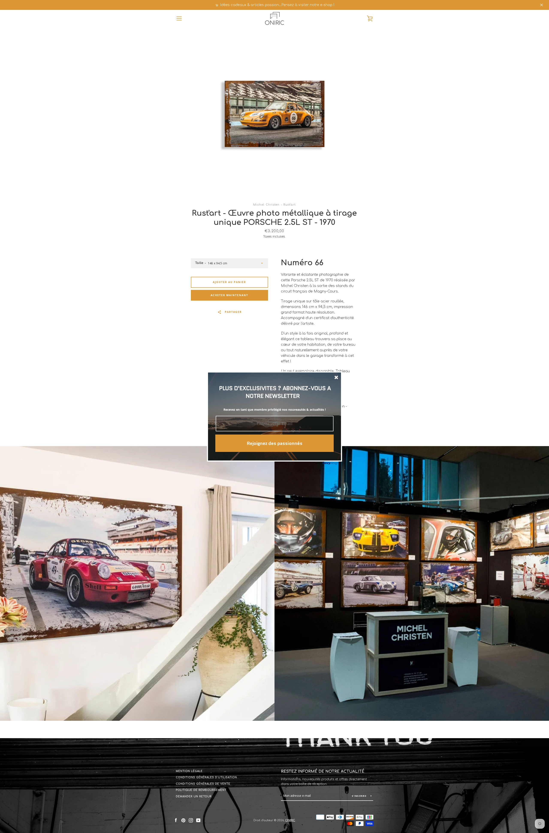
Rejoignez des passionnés (274, 443)
